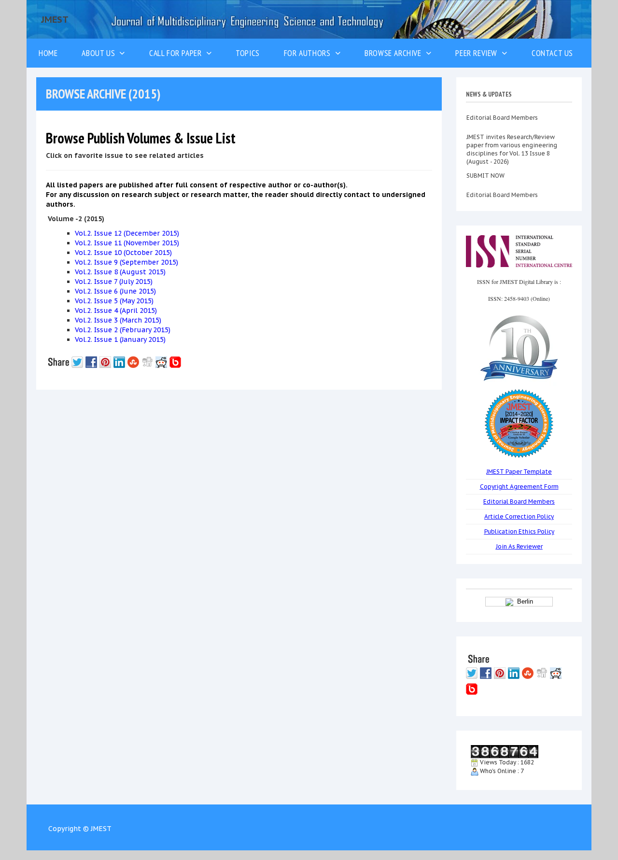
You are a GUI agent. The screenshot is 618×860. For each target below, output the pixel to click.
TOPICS (248, 52)
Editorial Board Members (502, 183)
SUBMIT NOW (485, 164)
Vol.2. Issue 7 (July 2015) (114, 281)
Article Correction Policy (519, 516)
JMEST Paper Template (519, 471)
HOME (48, 52)
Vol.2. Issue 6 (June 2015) (115, 291)
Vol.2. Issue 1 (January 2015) (120, 339)
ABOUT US (100, 52)
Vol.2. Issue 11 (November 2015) (127, 243)
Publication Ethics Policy (519, 531)
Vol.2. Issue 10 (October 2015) (123, 252)
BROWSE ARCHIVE (395, 52)
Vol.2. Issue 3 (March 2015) (118, 320)
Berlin (523, 601)
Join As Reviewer (519, 546)
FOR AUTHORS (309, 52)
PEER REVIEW (478, 52)
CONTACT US (552, 52)
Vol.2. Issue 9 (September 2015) (126, 262)
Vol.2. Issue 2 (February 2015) (122, 329)
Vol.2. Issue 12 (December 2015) (127, 233)
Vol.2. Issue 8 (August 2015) (120, 272)
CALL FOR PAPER (177, 52)
